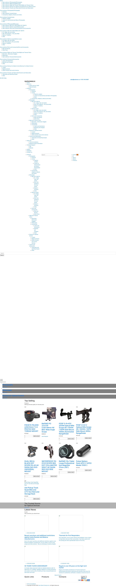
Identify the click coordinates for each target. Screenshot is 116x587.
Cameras (4, 11)
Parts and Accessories (25, 28)
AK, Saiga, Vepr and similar (8, 40)
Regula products (6, 68)
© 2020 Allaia (3, 78)
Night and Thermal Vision (27, 5)
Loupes (4, 67)
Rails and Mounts (6, 48)
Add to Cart (36, 436)
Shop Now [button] (26, 507)
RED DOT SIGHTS (22, 25)
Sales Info (29, 140)
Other (3, 21)
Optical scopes (20, 26)
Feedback (29, 150)
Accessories (18, 56)
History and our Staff (34, 85)
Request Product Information (35, 143)
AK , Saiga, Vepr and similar (8, 32)
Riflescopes (18, 3)
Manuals (31, 147)
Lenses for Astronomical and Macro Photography (13, 20)
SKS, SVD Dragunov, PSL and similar (10, 41)
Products (29, 88)
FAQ (30, 146)
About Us (29, 84)
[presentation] (0, 380)
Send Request (45, 436)
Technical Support (31, 145)
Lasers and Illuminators (7, 60)
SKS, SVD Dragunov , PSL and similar (10, 33)
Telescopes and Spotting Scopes (9, 74)
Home (28, 82)
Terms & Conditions (33, 142)
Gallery (28, 149)
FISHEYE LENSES (6, 18)
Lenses (15, 13)
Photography (19, 2)
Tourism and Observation (27, 8)
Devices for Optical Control (29, 6)
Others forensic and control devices (10, 70)
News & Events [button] (58, 575)
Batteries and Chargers (7, 62)
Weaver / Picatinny (6, 35)
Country (83, 576)
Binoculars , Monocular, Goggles (9, 54)
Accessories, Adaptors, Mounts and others (12, 14)
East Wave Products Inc (44, 585)
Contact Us (29, 152)
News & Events (32, 87)
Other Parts (5, 50)
